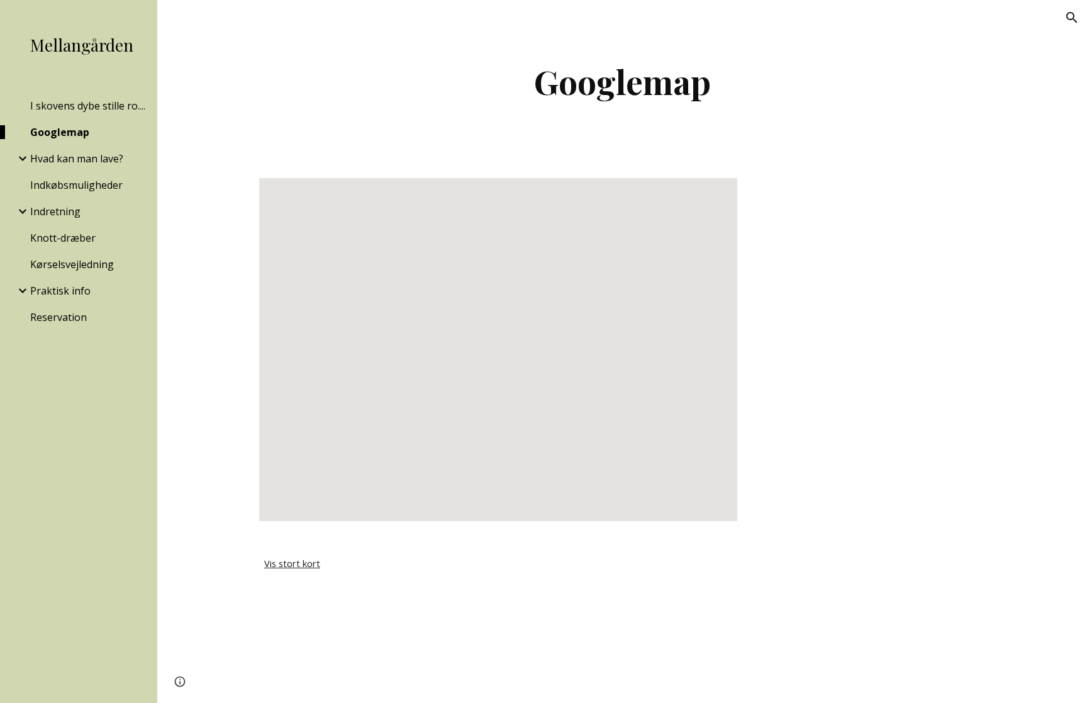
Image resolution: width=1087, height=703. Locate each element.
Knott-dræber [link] (63, 238)
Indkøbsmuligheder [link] (76, 185)
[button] (1072, 18)
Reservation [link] (58, 317)
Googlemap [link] (59, 132)
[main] (622, 81)
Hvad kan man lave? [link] (76, 159)
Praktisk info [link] (60, 291)
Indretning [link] (55, 211)
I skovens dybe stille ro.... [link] (87, 106)
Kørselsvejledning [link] (72, 264)
